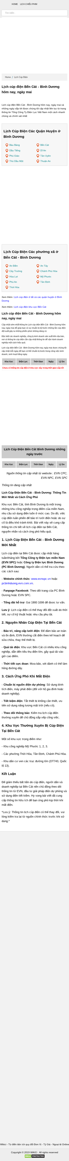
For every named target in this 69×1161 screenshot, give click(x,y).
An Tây (44, 265)
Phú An (13, 282)
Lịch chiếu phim (28, 4)
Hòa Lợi (13, 276)
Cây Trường (15, 271)
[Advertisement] (34, 37)
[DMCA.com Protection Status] (34, 1157)
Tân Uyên (45, 155)
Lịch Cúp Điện (21, 77)
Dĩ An (43, 150)
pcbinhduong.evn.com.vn (17, 583)
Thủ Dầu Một (16, 161)
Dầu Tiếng (14, 150)
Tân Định (45, 282)
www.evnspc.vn (41, 578)
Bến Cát (44, 145)
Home (8, 77)
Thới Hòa (14, 287)
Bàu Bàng (14, 145)
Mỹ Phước (45, 276)
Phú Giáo (14, 155)
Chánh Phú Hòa (48, 271)
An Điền (13, 265)
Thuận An (45, 161)
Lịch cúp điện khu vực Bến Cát (30, 307)
